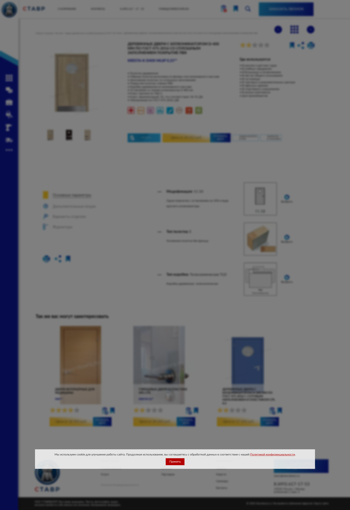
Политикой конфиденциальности (272, 454)
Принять (175, 461)
